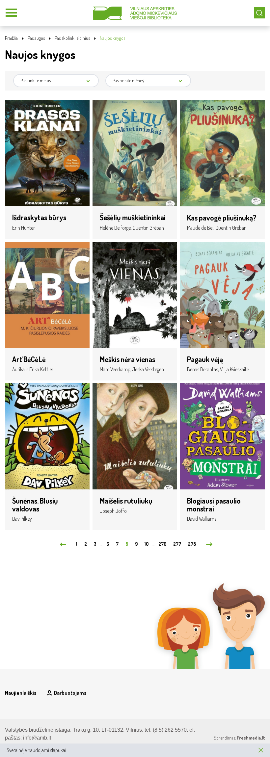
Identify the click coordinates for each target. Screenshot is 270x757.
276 (162, 544)
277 (177, 544)
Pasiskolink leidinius (72, 38)
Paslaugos (36, 38)
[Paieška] (259, 12)
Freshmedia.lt (251, 738)
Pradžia (11, 38)
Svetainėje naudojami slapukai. (37, 750)
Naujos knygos (112, 38)
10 (146, 544)
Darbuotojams (70, 693)
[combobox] (56, 80)
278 (192, 544)
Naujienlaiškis (21, 693)
